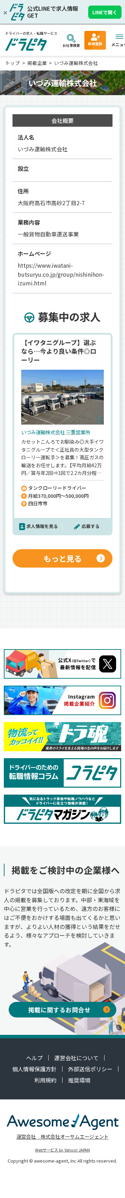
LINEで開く (104, 12)
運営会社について (76, 1058)
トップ (12, 62)
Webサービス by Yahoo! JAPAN (62, 1150)
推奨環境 (79, 1080)
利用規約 (45, 1080)
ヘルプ (34, 1058)
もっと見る (62, 558)
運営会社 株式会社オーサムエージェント (62, 1136)
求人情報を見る (42, 526)
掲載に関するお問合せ (59, 1009)
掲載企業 (37, 62)
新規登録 (95, 43)
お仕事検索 (71, 45)
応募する (91, 526)
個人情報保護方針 (34, 1069)
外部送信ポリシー (90, 1069)
